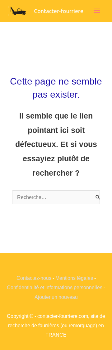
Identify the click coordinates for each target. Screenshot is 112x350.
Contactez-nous (33, 278)
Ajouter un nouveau (56, 297)
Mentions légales (74, 278)
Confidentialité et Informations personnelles (54, 287)
